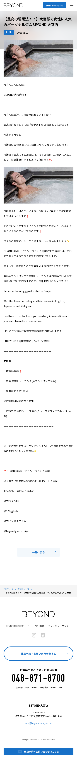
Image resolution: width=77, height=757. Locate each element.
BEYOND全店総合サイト (18, 626)
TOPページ (8, 588)
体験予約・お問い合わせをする (38, 653)
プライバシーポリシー (59, 626)
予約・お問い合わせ (55, 5)
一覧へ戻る (38, 552)
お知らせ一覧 (23, 588)
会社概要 (39, 626)
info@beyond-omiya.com (38, 723)
